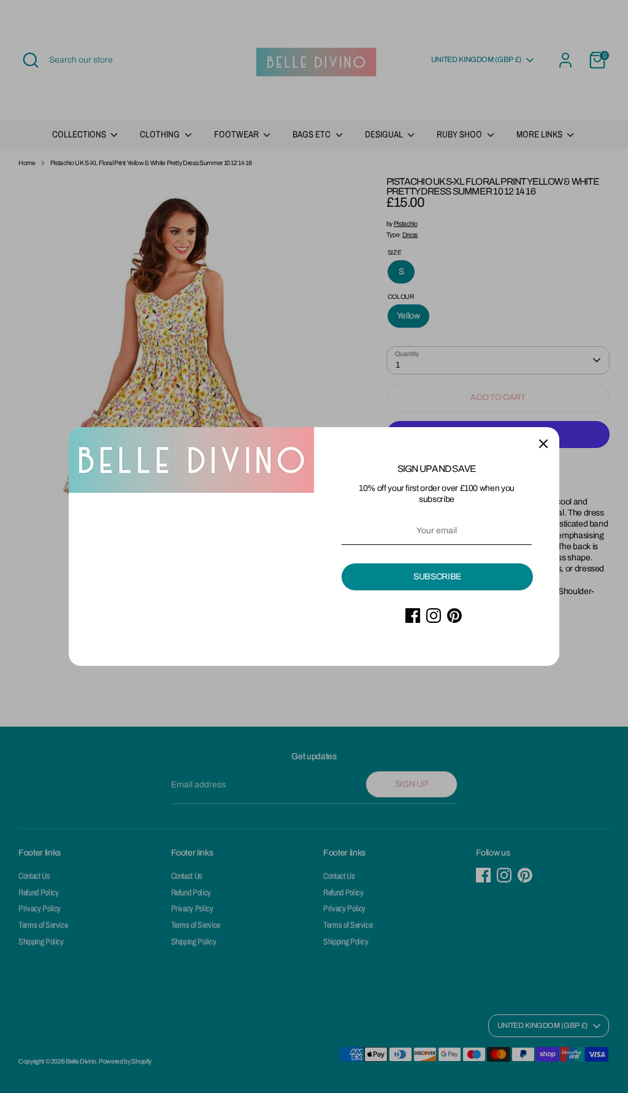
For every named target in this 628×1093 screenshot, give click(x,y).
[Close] (543, 443)
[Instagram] (433, 615)
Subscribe (437, 576)
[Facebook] (412, 615)
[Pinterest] (454, 615)
